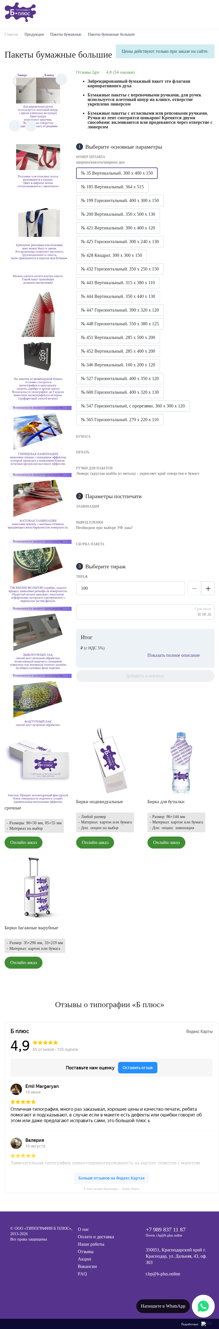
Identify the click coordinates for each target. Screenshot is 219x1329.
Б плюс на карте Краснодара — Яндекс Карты (111, 1188)
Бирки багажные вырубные (31, 927)
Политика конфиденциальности (37, 1250)
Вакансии (87, 1266)
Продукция (34, 34)
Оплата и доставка (96, 1236)
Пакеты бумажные (65, 34)
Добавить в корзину (145, 675)
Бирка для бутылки (165, 801)
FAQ (82, 1273)
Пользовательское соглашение (36, 1259)
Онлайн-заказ (23, 842)
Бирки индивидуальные (99, 801)
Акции (84, 1259)
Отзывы (86, 1251)
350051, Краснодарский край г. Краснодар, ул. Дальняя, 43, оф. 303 (176, 1256)
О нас (83, 1229)
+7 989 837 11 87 (166, 1229)
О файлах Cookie (24, 1267)
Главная (11, 34)
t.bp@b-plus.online (163, 1273)
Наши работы (91, 1244)
